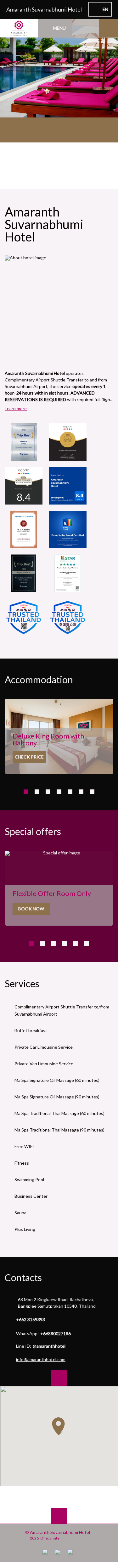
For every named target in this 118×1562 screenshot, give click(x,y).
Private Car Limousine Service (43, 1047)
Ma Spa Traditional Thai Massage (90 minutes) (59, 1129)
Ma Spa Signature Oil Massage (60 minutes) (56, 1080)
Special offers (33, 831)
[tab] (26, 791)
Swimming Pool (29, 1179)
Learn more (16, 408)
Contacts (23, 1277)
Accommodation (39, 679)
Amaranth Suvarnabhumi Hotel (44, 9)
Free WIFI (24, 1146)
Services (22, 983)
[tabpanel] (59, 58)
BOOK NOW (31, 908)
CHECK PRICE (29, 756)
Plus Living (24, 1229)
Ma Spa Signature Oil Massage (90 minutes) (56, 1096)
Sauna (20, 1212)
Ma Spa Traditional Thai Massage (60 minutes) (59, 1113)
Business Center (31, 1196)
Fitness (21, 1163)
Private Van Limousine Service (43, 1063)
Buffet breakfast (30, 1030)
